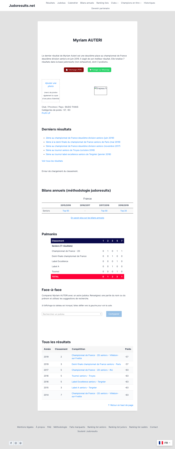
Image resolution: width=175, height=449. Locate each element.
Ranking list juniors (118, 427)
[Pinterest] (20, 443)
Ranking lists (102, 3)
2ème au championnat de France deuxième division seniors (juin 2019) (80, 138)
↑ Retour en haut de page (120, 405)
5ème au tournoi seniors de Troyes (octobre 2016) (70, 150)
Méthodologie (60, 427)
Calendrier (73, 3)
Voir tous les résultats (52, 161)
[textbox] (72, 314)
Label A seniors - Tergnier (84, 387)
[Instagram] (16, 443)
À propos (40, 427)
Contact (154, 427)
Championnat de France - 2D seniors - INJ (92, 370)
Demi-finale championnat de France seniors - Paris (96, 364)
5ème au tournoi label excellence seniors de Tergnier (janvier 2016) (78, 154)
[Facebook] (11, 443)
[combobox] (72, 314)
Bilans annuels (87, 3)
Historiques (149, 3)
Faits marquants (77, 427)
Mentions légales (25, 427)
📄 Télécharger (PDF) (74, 70)
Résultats (50, 3)
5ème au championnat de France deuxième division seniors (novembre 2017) (83, 146)
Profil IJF (46, 113)
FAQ (49, 427)
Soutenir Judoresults (87, 431)
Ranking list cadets (138, 427)
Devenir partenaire (100, 8)
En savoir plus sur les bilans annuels (87, 218)
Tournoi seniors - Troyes (83, 376)
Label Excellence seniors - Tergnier (89, 381)
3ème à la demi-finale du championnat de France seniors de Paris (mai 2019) (83, 142)
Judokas (61, 3)
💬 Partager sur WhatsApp (99, 70)
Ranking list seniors (97, 427)
